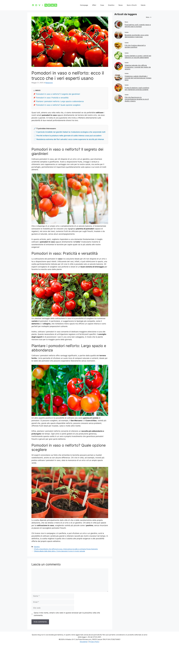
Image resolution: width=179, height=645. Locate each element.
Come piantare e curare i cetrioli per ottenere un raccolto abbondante (138, 56)
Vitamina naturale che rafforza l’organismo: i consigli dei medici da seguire (138, 67)
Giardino (111, 5)
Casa (102, 5)
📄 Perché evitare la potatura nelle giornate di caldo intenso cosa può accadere (67, 136)
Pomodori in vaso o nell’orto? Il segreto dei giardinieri (58, 94)
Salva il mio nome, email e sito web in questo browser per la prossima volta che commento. (67, 614)
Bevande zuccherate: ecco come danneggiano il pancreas (137, 36)
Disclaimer (84, 642)
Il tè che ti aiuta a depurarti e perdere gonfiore (135, 46)
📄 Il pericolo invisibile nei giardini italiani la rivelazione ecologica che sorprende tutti (69, 132)
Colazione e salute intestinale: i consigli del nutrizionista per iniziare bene (138, 78)
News (121, 5)
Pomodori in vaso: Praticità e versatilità (52, 98)
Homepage (84, 5)
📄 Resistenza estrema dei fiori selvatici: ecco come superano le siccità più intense (69, 139)
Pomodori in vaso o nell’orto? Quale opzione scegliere (58, 105)
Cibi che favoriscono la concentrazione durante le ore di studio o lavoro (137, 99)
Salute (143, 5)
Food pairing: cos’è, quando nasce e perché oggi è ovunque (138, 25)
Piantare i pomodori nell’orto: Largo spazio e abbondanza (60, 101)
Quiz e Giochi (132, 5)
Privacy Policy (94, 642)
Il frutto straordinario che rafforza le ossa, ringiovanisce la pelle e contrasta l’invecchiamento (66, 549)
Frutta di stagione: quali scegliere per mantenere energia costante (137, 89)
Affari (94, 5)
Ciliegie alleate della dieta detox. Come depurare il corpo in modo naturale (59, 551)
